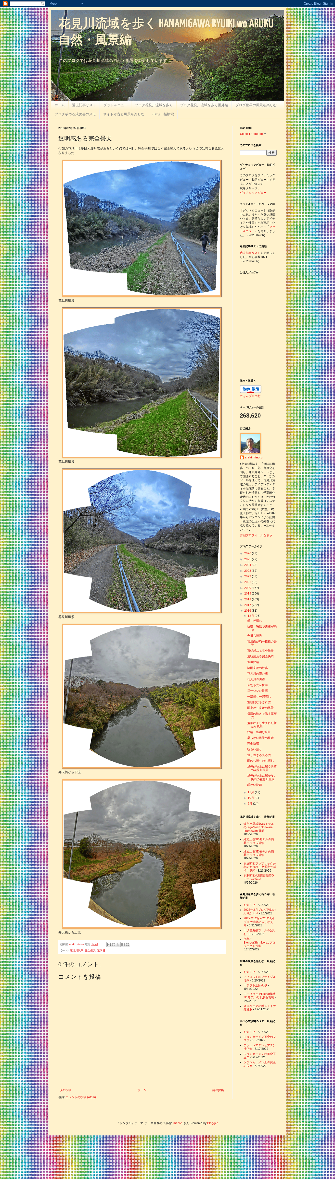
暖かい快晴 (254, 785)
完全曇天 (90, 950)
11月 (251, 792)
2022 (248, 576)
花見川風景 (76, 950)
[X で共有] (118, 944)
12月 (251, 616)
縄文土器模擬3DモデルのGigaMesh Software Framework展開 (259, 827)
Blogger (212, 1123)
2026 (248, 553)
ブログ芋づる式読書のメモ (75, 114)
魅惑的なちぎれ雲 (259, 702)
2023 (248, 570)
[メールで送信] (108, 944)
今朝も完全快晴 (257, 685)
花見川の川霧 (256, 679)
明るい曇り (254, 749)
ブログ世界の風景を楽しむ (256, 105)
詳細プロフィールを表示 (256, 535)
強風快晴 (253, 662)
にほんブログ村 (250, 396)
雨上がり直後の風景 (260, 708)
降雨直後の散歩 (257, 668)
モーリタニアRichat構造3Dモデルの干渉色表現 (260, 995)
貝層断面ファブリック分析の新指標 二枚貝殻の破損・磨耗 (260, 867)
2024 (248, 565)
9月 (250, 803)
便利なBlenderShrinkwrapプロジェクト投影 (259, 942)
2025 (248, 559)
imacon (177, 1123)
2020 (248, 588)
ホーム (59, 105)
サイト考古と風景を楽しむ (123, 114)
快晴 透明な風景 (259, 732)
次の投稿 (65, 1090)
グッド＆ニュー (115, 105)
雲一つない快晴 (257, 690)
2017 (248, 605)
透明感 (101, 950)
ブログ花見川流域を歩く (154, 105)
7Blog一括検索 (163, 114)
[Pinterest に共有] (127, 944)
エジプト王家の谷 (255, 985)
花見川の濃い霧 (257, 673)
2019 (248, 593)
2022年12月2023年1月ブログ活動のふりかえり (259, 922)
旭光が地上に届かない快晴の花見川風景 (262, 777)
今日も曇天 (254, 635)
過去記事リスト (84, 105)
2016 (248, 610)
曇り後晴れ (254, 620)
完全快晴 (253, 743)
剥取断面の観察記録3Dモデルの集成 (259, 877)
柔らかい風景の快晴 (260, 738)
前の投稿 (218, 1090)
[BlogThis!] (113, 944)
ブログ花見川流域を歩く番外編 (204, 105)
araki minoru (253, 457)
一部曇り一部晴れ (259, 696)
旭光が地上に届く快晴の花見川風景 (262, 768)
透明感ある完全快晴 (260, 656)
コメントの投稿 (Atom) (81, 1097)
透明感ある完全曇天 (260, 651)
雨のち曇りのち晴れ (260, 760)
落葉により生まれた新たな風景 (262, 724)
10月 (251, 798)
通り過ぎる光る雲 (259, 755)
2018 (248, 599)
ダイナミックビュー (253, 192)
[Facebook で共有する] (122, 944)
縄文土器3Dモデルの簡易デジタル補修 (259, 841)
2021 (248, 582)
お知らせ (249, 905)
